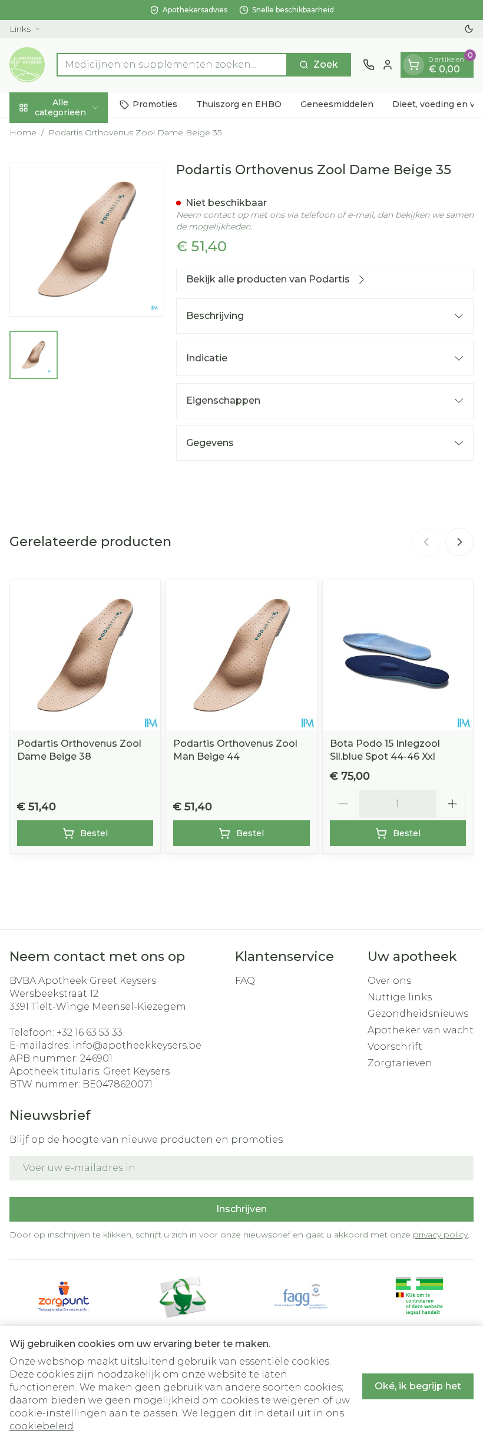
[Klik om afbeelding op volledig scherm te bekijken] (87, 239)
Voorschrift (395, 1046)
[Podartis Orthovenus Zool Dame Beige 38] (85, 655)
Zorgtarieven (400, 1063)
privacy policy (440, 1234)
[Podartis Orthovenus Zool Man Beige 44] (241, 655)
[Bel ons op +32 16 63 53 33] (369, 65)
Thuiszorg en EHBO (239, 104)
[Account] (387, 65)
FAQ (245, 980)
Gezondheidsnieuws (418, 1013)
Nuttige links (400, 997)
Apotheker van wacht (421, 1030)
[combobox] (172, 64)
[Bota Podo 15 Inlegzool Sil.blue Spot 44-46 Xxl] (398, 655)
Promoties (155, 104)
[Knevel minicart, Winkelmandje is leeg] (413, 64)
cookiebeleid (41, 1426)
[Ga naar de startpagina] (27, 64)
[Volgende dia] (459, 542)
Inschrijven (241, 1209)
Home (23, 132)
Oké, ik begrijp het (418, 1386)
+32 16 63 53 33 (90, 1032)
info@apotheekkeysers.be (136, 1045)
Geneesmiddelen (336, 104)
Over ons (389, 980)
